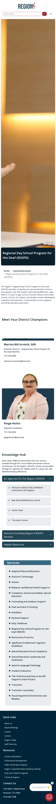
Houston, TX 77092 (11, 793)
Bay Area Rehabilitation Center (26, 500)
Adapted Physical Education (26, 571)
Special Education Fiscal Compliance (29, 651)
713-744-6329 (10, 356)
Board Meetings (11, 727)
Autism (15, 582)
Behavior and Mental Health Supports (31, 587)
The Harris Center (20, 520)
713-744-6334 (10, 432)
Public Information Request (15, 765)
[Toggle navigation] (50, 14)
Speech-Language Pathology (26, 665)
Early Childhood (19, 623)
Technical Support (12, 777)
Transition (17, 684)
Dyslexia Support (20, 617)
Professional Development (15, 760)
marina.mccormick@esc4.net (17, 361)
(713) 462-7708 (9, 797)
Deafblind (16, 612)
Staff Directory (10, 744)
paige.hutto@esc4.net (14, 437)
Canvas (7, 731)
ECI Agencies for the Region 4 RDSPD (24, 478)
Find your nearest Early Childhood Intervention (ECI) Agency (27, 488)
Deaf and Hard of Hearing (25, 607)
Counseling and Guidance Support (29, 601)
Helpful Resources (14, 544)
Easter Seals (17, 510)
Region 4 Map (10, 740)
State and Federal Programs (16, 773)
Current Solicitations (12, 756)
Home (7, 270)
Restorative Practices (23, 637)
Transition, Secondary (23, 690)
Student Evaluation (21, 670)
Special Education (22, 270)
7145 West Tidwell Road (14, 789)
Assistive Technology (22, 576)
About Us (8, 723)
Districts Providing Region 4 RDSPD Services (23, 535)
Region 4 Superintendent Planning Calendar (22, 769)
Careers (7, 736)
